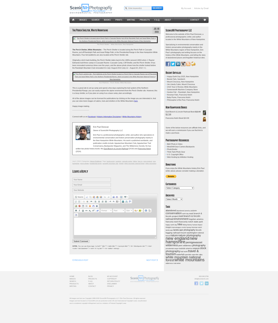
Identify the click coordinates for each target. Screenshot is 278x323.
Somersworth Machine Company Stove (182, 90)
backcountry (111, 161)
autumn (194, 211)
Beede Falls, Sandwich (176, 79)
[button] (79, 197)
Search (95, 20)
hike (180, 224)
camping (118, 161)
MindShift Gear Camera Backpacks (181, 147)
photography (199, 245)
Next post (151, 260)
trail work (184, 251)
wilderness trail (171, 263)
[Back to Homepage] (91, 8)
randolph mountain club (110, 163)
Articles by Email (201, 8)
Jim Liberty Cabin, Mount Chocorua (181, 84)
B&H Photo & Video (174, 144)
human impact (197, 225)
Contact (194, 20)
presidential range (172, 248)
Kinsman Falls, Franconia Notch (179, 95)
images (168, 227)
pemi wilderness (185, 245)
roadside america (185, 248)
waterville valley (197, 254)
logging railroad (173, 233)
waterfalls (187, 254)
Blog (90, 276)
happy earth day (171, 225)
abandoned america (183, 211)
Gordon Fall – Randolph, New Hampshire (183, 92)
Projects (145, 20)
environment (181, 218)
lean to (140, 161)
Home (72, 276)
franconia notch (172, 222)
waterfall (180, 254)
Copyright (112, 279)
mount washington (188, 233)
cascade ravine (127, 161)
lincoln (199, 230)
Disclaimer (112, 284)
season (196, 248)
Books (107, 20)
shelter (121, 163)
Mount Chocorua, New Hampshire (180, 82)
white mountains (189, 259)
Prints (118, 20)
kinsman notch (197, 227)
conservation (174, 213)
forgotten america (196, 219)
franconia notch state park (191, 222)
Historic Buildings (95, 161)
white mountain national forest (134, 163)
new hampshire (181, 240)
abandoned (171, 210)
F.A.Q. (157, 20)
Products (74, 284)
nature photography (189, 235)
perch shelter (84, 163)
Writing (131, 20)
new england (177, 238)
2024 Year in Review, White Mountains (182, 87)
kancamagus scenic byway (181, 227)
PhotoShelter (172, 149)
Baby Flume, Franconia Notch (178, 97)
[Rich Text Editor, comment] (115, 226)
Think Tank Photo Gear (176, 152)
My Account (186, 8)
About (168, 20)
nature (174, 235)
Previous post (81, 260)
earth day (185, 213)
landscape (169, 230)
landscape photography (184, 230)
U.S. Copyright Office (175, 155)
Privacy (110, 286)
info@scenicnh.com (202, 279)
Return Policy (113, 281)
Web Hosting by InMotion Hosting (180, 157)
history (189, 225)
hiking (185, 225)
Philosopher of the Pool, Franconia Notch (183, 100)
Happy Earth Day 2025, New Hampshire (183, 77)
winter (179, 263)
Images (83, 20)
